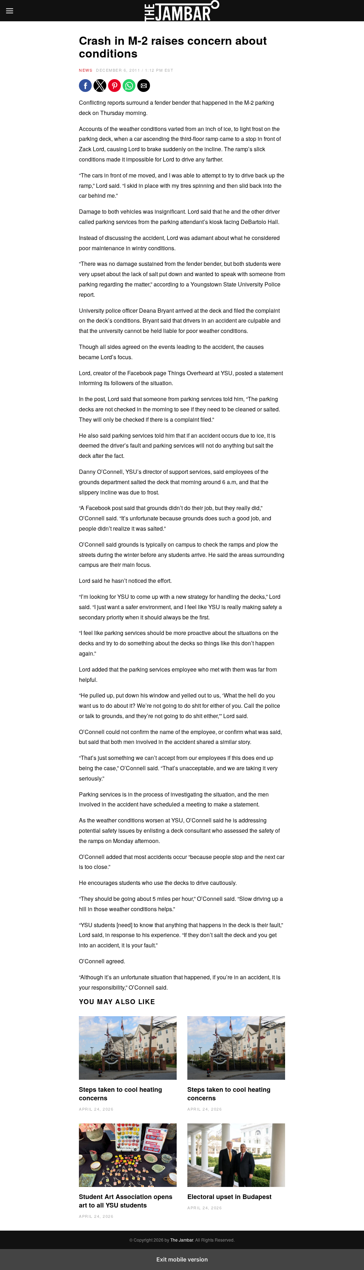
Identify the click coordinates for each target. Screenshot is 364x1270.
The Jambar (181, 1240)
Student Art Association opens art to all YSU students (125, 1201)
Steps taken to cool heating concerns (120, 1093)
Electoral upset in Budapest (229, 1196)
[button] (85, 85)
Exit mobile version (182, 1259)
